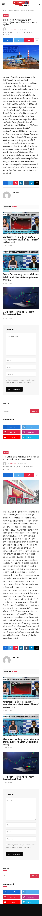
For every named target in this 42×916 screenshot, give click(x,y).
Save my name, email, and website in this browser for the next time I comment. (20, 381)
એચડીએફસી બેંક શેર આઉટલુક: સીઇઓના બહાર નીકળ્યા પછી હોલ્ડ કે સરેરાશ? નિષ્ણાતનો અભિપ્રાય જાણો (21, 240)
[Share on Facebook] (8, 40)
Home (4, 10)
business (13, 29)
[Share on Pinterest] (29, 40)
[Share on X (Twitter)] (19, 40)
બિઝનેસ (6, 15)
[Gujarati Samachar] (21, 3)
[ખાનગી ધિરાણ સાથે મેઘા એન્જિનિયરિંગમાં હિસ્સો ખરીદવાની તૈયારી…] (21, 298)
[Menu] (3, 3)
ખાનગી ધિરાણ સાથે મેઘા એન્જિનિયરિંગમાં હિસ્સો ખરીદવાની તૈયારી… (19, 313)
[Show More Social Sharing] (37, 40)
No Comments (28, 32)
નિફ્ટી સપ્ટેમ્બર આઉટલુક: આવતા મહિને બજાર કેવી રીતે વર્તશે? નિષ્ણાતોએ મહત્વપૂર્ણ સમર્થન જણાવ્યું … (21, 277)
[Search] (38, 3)
